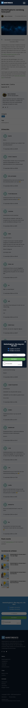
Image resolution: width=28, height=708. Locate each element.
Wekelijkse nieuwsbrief (14, 350)
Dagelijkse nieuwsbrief (14, 348)
